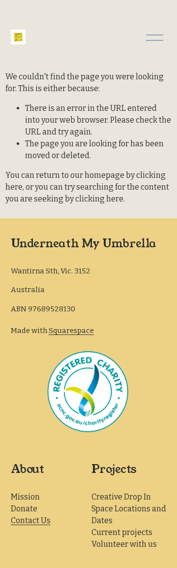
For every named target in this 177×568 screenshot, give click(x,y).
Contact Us (31, 520)
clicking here (99, 198)
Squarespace (71, 330)
